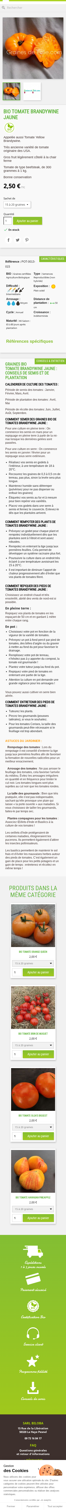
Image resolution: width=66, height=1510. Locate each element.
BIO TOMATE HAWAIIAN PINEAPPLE (33, 1197)
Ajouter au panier (27, 221)
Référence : (13, 261)
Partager (8, 240)
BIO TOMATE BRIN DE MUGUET (33, 1033)
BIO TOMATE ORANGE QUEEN (33, 951)
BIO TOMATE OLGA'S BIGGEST (33, 1115)
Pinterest (26, 240)
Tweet (17, 240)
